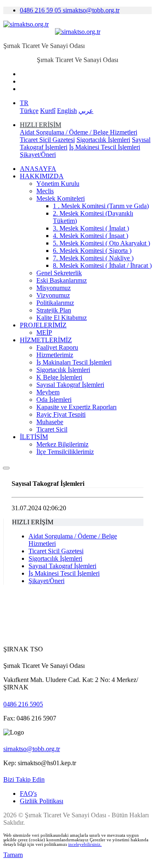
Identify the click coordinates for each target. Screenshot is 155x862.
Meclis (45, 190)
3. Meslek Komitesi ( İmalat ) (91, 228)
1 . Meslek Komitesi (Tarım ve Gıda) (101, 205)
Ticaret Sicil (51, 429)
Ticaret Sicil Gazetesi (47, 139)
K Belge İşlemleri (59, 377)
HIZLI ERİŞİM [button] (40, 124)
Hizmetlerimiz (54, 354)
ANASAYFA (38, 168)
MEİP (44, 332)
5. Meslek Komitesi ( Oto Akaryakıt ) (101, 243)
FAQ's (28, 793)
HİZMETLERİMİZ (46, 339)
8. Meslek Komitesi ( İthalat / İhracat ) (102, 265)
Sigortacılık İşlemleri (103, 139)
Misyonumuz (53, 287)
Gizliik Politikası (41, 800)
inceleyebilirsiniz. (85, 844)
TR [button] (24, 102)
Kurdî (47, 110)
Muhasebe (49, 421)
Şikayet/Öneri (38, 154)
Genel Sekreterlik (59, 272)
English (67, 110)
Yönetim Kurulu (57, 183)
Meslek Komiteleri (60, 198)
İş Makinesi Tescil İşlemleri (104, 147)
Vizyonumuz (53, 295)
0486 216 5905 (23, 704)
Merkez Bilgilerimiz (62, 444)
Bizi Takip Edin (24, 779)
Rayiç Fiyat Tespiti (61, 414)
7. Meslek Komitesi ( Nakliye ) (93, 258)
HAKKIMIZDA (42, 176)
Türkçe (29, 110)
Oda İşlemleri (54, 399)
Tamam (13, 854)
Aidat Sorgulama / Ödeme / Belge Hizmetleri (78, 132)
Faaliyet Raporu (57, 347)
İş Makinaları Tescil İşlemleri (74, 362)
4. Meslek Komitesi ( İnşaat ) (90, 235)
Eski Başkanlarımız (61, 280)
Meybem (48, 392)
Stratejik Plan (53, 310)
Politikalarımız (55, 302)
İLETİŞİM (34, 436)
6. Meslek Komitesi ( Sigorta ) (92, 250)
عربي (86, 110)
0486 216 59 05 (41, 10)
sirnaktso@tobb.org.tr (91, 10)
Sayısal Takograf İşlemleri (70, 384)
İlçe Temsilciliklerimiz (65, 451)
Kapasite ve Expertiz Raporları (76, 407)
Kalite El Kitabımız (61, 317)
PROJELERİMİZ (43, 325)
